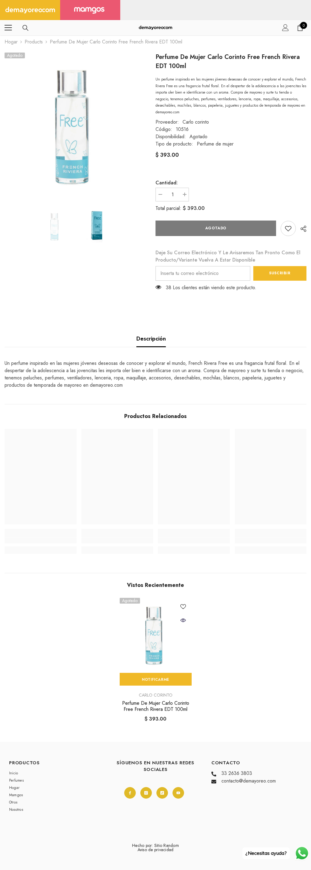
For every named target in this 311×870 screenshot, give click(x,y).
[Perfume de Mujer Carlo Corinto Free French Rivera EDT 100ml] (156, 634)
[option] (75, 123)
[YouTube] (178, 793)
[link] (288, 228)
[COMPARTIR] (301, 228)
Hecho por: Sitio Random (155, 845)
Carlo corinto (196, 121)
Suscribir (279, 273)
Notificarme (155, 679)
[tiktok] (162, 793)
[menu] (8, 27)
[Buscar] (25, 28)
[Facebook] (130, 793)
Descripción (151, 339)
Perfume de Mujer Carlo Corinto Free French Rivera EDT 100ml (155, 706)
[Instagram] (146, 793)
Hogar (11, 41)
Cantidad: (167, 182)
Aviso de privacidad (156, 850)
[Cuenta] (285, 27)
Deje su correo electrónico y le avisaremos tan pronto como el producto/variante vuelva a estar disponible (228, 256)
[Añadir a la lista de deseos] (183, 606)
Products (34, 41)
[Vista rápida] (183, 620)
